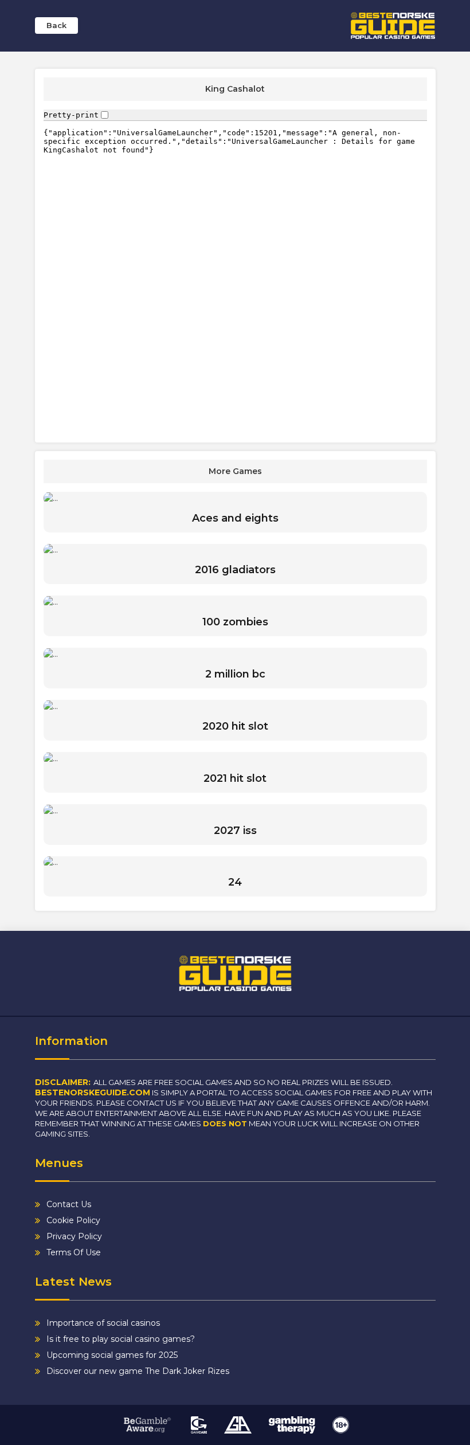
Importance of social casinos (103, 1323)
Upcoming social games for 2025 (112, 1355)
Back (56, 25)
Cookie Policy (73, 1220)
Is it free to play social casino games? (120, 1339)
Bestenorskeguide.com (92, 1092)
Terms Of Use (73, 1252)
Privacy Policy (74, 1236)
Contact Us (68, 1204)
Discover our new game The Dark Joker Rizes (137, 1371)
